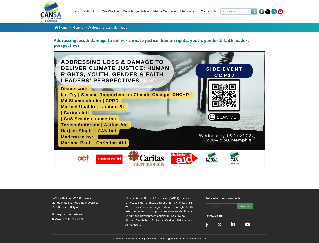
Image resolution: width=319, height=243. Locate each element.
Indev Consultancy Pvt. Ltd (193, 238)
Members (187, 11)
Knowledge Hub (134, 11)
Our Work (109, 11)
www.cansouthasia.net (69, 219)
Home (63, 27)
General (78, 27)
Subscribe (245, 206)
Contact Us (208, 11)
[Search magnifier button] (254, 11)
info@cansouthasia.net (69, 214)
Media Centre (163, 11)
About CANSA (84, 11)
